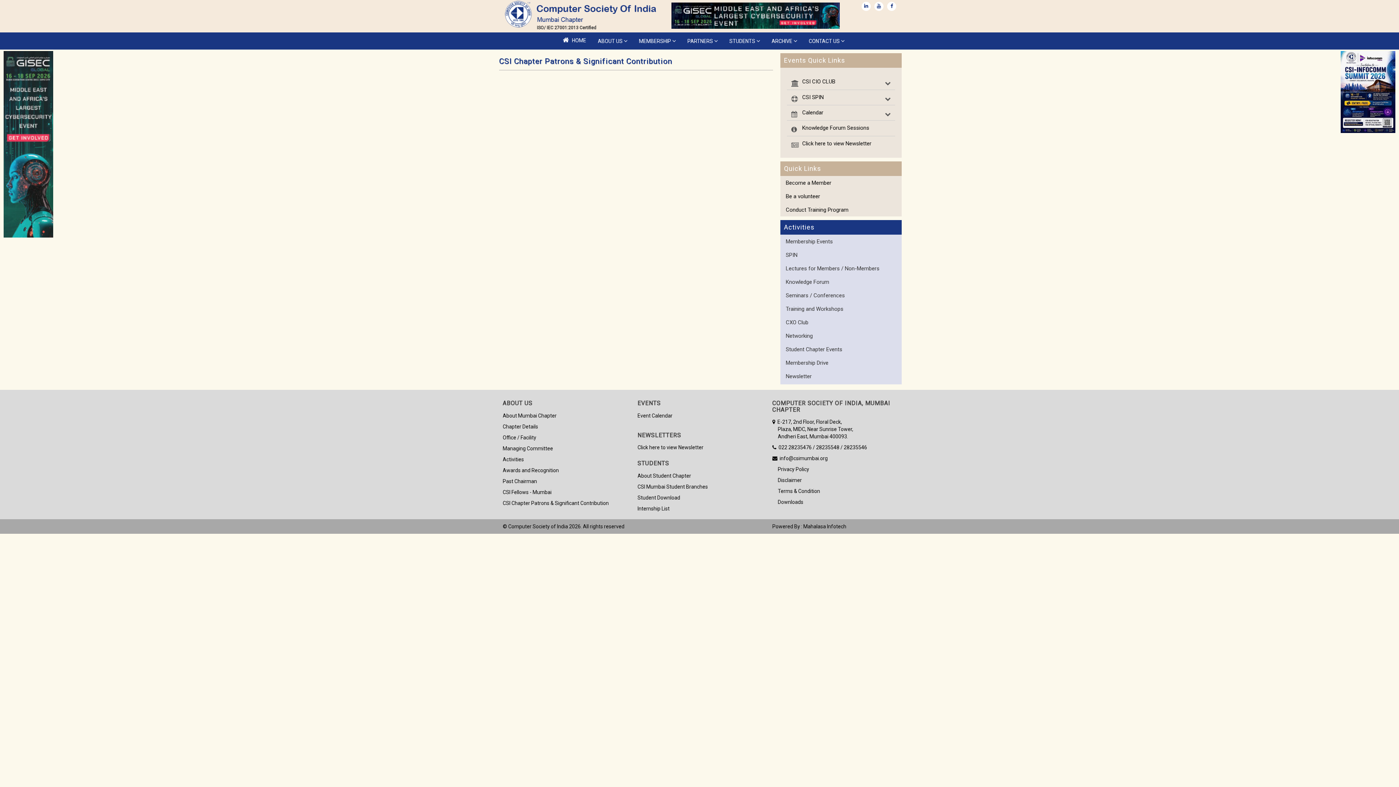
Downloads (787, 502)
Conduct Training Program (817, 210)
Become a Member (808, 183)
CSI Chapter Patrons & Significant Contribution (556, 503)
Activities (513, 459)
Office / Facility (519, 438)
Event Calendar (655, 416)
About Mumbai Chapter (530, 416)
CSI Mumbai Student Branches (673, 487)
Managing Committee (528, 448)
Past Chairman (520, 481)
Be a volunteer (803, 196)
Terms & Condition (796, 491)
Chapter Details (520, 427)
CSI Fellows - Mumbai (527, 492)
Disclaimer (787, 480)
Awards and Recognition (531, 470)
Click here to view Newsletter (836, 143)
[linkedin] (866, 6)
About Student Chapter (664, 476)
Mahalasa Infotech (824, 526)
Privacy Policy (790, 469)
